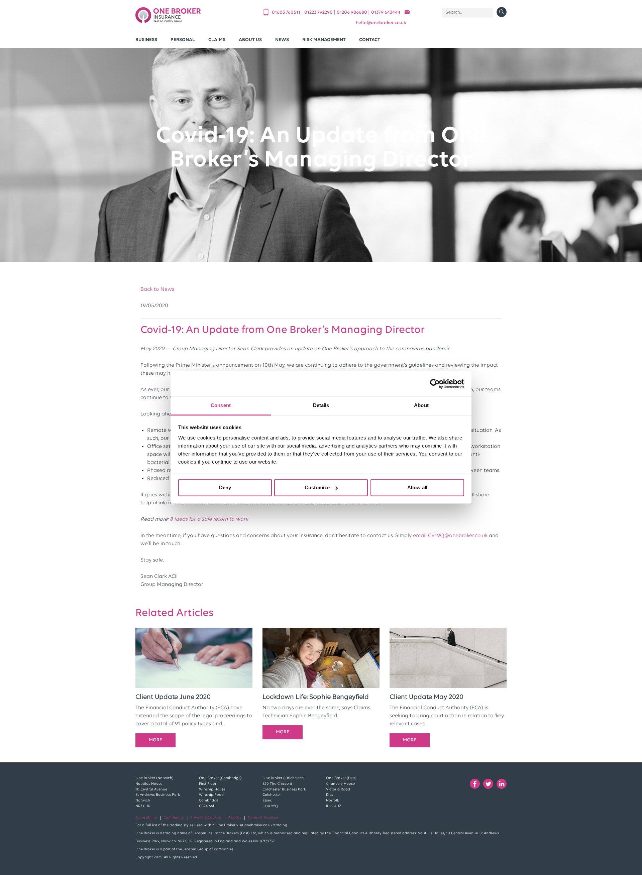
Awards (234, 818)
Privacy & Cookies (205, 818)
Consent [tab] (221, 405)
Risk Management (324, 39)
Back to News (157, 289)
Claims (216, 39)
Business (146, 39)
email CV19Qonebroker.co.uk (450, 535)
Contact (369, 39)
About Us (250, 39)
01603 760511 (286, 12)
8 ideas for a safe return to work (209, 519)
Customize (317, 487)
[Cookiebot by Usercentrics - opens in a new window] (435, 384)
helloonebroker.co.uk (381, 22)
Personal (183, 39)
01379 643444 (385, 12)
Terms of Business (263, 818)
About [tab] (421, 405)
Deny (225, 487)
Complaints (174, 818)
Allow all (417, 487)
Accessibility (146, 818)
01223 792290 (319, 12)
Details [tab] (321, 405)
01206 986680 (352, 12)
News (282, 39)
